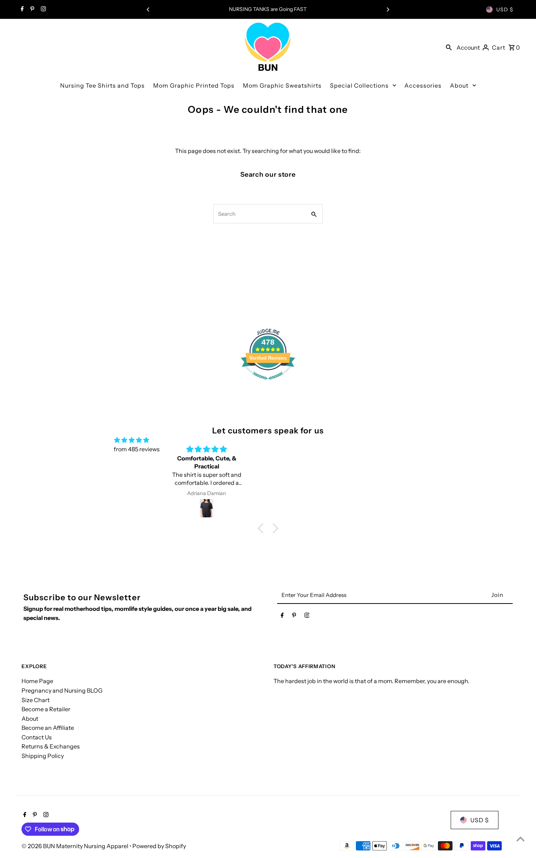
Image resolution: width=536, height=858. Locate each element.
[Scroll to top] (520, 839)
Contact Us (37, 737)
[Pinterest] (31, 9)
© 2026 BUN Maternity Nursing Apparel (75, 846)
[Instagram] (42, 9)
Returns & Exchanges (51, 746)
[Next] (387, 9)
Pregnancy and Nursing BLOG (62, 690)
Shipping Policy (43, 755)
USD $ (504, 9)
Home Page (37, 681)
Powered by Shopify (159, 846)
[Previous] (148, 9)
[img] (131, 440)
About (30, 718)
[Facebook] (21, 9)
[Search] (449, 47)
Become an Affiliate (48, 727)
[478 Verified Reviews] (268, 383)
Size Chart (36, 700)
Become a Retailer (46, 709)
